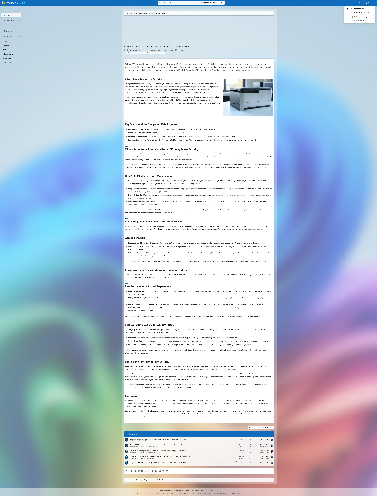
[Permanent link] (163, 79)
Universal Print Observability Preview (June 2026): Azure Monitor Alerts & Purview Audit (160, 456)
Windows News (152, 441)
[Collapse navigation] (18, 10)
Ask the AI (8, 58)
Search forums (9, 50)
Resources (9, 31)
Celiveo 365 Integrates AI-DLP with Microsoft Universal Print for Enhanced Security (158, 462)
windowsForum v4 (166, 490)
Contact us (179, 490)
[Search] (222, 3)
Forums (8, 15)
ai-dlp (128, 53)
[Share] (269, 60)
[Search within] (218, 3)
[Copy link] (272, 60)
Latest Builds (9, 54)
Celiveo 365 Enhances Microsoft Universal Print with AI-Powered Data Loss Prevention (159, 445)
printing (152, 53)
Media (8, 26)
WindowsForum (131, 50)
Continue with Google (361, 17)
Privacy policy (199, 490)
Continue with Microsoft (361, 12)
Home (211, 490)
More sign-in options (360, 20)
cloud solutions (135, 53)
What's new (10, 20)
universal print (160, 53)
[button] (19, 20)
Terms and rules (189, 490)
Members (9, 36)
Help (206, 490)
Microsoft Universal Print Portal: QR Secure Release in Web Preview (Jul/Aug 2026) (158, 439)
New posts (8, 45)
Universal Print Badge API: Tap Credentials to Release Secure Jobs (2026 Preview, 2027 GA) (160, 451)
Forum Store (9, 63)
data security (144, 53)
